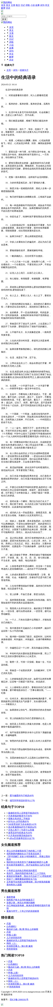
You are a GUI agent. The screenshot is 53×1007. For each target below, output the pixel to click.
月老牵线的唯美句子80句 (20, 816)
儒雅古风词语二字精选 (19, 818)
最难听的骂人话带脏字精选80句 (23, 813)
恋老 (9, 932)
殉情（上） (12, 943)
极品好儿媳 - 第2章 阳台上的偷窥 (22, 929)
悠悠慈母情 (12, 949)
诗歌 (28, 5)
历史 (8, 8)
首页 (3, 5)
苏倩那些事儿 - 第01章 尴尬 (20, 946)
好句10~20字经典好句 (18, 821)
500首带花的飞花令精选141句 (22, 824)
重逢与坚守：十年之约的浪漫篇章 (23, 911)
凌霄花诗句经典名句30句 (20, 833)
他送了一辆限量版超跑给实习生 (22, 879)
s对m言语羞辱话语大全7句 (22, 838)
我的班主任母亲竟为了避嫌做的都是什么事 (27, 862)
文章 (13, 5)
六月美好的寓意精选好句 (20, 835)
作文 (47, 5)
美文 (8, 5)
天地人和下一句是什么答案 (21, 830)
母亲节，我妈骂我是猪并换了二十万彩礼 (26, 873)
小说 (32, 5)
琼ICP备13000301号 (19, 999)
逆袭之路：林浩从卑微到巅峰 (21, 902)
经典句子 (24, 70)
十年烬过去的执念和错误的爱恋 (22, 870)
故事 (37, 5)
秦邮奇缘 (11, 897)
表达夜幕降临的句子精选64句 (22, 827)
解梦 (3, 8)
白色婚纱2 (11, 926)
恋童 (9, 923)
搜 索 (4, 19)
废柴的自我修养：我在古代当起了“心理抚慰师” (29, 876)
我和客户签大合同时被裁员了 (21, 900)
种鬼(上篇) (12, 935)
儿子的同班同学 (14, 938)
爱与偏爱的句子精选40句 (22, 795)
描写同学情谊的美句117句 (22, 800)
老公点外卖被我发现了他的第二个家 (24, 851)
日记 (23, 5)
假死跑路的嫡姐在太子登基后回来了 (24, 854)
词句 (42, 5)
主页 (9, 70)
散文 (18, 5)
